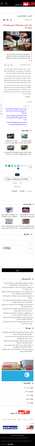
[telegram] (18, 166)
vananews (11, 438)
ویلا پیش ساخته (27, 388)
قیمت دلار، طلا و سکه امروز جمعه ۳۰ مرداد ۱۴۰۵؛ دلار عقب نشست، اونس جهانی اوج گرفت (18, 337)
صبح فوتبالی (28, 399)
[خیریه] (17, 376)
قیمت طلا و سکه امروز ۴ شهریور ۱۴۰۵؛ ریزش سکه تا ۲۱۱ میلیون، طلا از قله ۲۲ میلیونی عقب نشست (16, 118)
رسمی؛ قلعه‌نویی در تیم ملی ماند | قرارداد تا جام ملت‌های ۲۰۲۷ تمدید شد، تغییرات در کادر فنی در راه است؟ (17, 314)
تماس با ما (25, 420)
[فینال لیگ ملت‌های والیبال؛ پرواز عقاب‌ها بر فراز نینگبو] (26, 210)
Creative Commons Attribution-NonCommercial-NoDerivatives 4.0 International (16, 441)
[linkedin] (9, 166)
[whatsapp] (12, 166)
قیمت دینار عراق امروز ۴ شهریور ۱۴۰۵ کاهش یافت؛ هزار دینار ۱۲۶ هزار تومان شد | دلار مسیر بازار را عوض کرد (17, 301)
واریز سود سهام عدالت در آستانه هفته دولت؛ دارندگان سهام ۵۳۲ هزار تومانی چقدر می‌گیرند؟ (17, 350)
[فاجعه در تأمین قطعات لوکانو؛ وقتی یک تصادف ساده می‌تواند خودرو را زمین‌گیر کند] (11, 136)
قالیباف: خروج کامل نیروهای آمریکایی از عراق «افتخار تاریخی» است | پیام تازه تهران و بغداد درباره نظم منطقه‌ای (18, 284)
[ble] (6, 166)
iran (2, 438)
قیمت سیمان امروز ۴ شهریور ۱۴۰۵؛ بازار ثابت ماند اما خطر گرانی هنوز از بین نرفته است (16, 124)
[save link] (7, 20)
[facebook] (18, 168)
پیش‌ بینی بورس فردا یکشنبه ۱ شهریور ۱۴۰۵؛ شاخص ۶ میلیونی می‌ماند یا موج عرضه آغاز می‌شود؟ (18, 342)
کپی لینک (17, 174)
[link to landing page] (24, 4)
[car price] (1, 112)
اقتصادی (30, 16)
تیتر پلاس (29, 403)
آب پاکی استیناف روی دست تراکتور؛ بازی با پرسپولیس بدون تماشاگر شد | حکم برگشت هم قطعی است (18, 346)
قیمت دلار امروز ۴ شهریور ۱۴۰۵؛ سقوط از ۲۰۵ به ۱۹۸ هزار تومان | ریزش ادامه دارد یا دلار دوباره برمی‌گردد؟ (15, 111)
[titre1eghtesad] (10, 427)
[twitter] (15, 166)
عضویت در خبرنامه (6, 420)
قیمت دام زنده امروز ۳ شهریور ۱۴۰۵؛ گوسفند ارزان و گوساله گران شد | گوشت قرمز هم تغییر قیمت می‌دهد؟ (17, 333)
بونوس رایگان (28, 391)
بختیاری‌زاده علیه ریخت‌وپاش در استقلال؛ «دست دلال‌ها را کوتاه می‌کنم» (17, 297)
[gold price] (1, 109)
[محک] (17, 365)
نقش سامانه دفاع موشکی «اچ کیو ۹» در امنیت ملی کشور (20, 431)
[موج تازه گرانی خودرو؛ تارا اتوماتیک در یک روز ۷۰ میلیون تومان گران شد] (11, 147)
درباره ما (31, 420)
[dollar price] (1, 106)
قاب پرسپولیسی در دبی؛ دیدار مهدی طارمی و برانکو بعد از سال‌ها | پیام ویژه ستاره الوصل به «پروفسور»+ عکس (17, 293)
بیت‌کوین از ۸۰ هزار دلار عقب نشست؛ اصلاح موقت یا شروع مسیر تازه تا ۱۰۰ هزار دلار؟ (17, 288)
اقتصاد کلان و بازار (22, 16)
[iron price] (1, 114)
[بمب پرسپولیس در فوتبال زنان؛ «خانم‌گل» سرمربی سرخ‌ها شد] (9, 210)
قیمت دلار (14, 191)
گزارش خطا (16, 187)
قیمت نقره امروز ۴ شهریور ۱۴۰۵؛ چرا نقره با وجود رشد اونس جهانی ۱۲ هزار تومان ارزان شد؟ (17, 305)
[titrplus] (30, 427)
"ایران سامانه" (14, 435)
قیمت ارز (22, 191)
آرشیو (19, 420)
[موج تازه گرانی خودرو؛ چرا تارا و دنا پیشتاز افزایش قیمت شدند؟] (24, 147)
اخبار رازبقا (28, 395)
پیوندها (14, 420)
